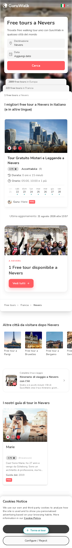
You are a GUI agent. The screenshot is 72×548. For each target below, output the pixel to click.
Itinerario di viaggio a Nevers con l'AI (39, 379)
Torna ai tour (38, 530)
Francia (25, 305)
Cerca (36, 65)
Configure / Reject (36, 541)
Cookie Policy (32, 518)
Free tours (10, 305)
